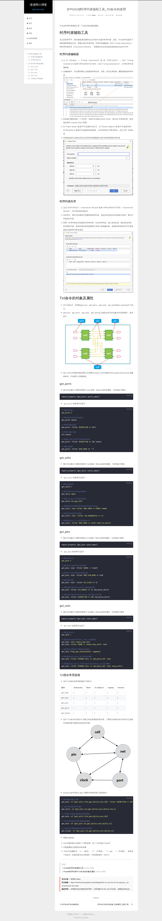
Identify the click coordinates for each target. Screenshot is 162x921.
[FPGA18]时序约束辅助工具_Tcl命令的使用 (96, 9)
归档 (30, 33)
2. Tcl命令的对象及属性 (35, 63)
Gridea (85, 918)
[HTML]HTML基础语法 (70, 904)
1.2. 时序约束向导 (34, 60)
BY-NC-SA (105, 889)
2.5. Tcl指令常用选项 (35, 78)
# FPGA (96, 898)
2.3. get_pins (32, 72)
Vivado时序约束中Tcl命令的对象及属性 (79, 871)
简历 (30, 23)
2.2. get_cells (33, 69)
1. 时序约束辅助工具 (34, 54)
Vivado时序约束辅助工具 (73, 867)
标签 (30, 28)
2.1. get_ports (33, 66)
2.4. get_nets (32, 75)
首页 (30, 18)
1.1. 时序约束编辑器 (35, 57)
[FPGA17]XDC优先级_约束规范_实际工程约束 (114, 904)
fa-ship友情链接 (31, 38)
